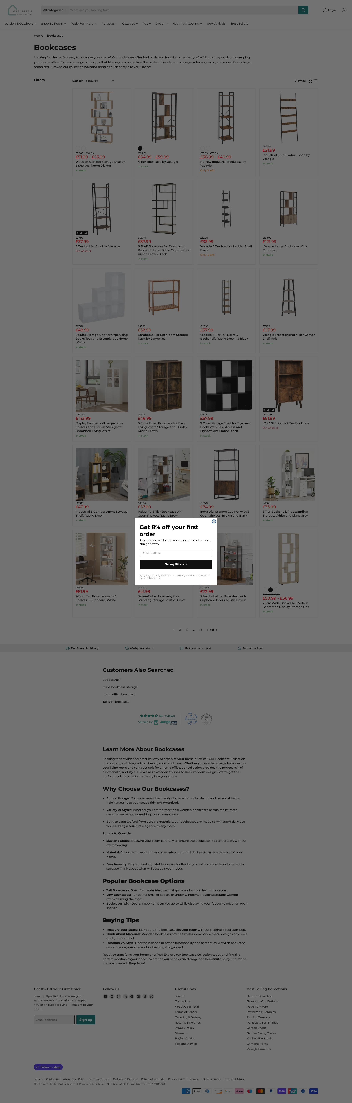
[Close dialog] (214, 521)
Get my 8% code (176, 564)
